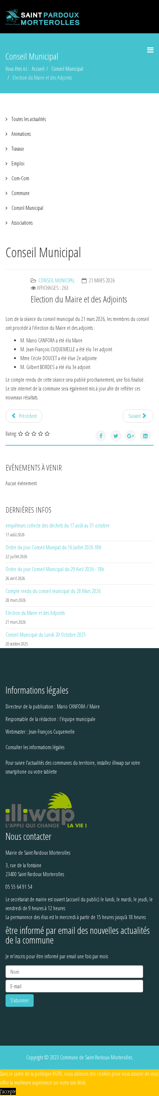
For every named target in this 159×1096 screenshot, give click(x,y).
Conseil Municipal (67, 68)
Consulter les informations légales (35, 747)
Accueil (38, 68)
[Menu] (150, 50)
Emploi (17, 163)
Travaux (17, 148)
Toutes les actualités (28, 119)
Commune (20, 193)
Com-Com (19, 178)
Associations (21, 222)
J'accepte (8, 1091)
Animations (20, 133)
